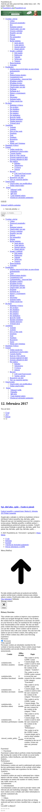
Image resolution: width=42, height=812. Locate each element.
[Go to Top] (21, 591)
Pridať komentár (10, 513)
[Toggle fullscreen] (6, 808)
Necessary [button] (4, 639)
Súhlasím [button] (15, 599)
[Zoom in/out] (8, 808)
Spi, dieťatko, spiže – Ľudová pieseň (17, 507)
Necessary (7, 641)
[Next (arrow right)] (4, 810)
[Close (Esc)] (2, 808)
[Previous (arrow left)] (2, 810)
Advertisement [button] (6, 783)
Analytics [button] (4, 771)
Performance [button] (5, 761)
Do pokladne (16, 205)
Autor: (24, 511)
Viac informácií (6, 599)
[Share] (4, 808)
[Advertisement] (21, 442)
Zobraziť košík (6, 205)
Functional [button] (4, 749)
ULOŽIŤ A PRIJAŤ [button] (8, 806)
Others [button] (3, 796)
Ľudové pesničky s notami (10, 511)
